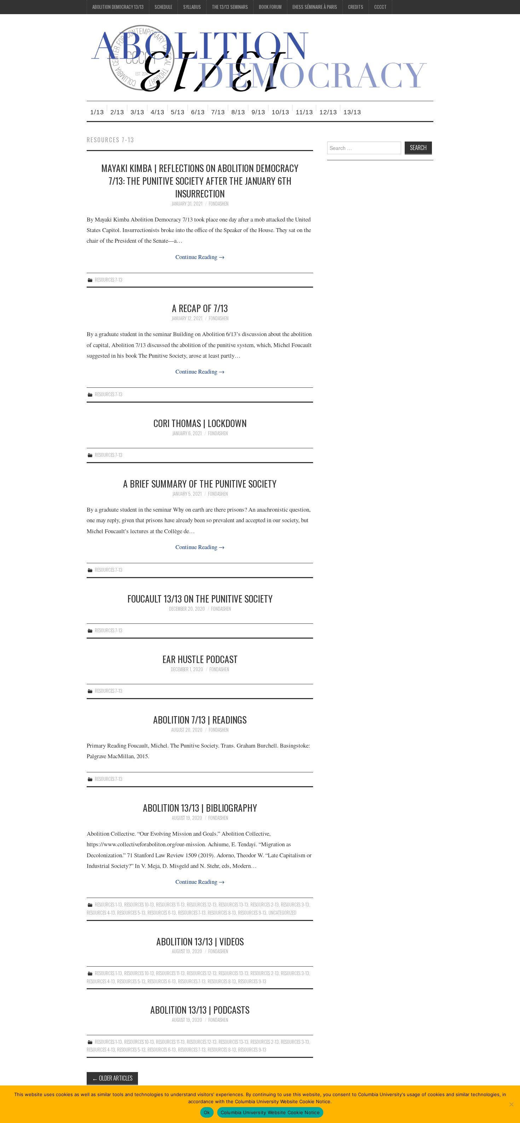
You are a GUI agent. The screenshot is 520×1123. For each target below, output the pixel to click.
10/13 (280, 112)
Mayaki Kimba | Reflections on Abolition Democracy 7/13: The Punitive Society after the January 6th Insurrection (200, 180)
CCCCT (380, 7)
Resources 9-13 (252, 912)
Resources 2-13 (264, 904)
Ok (207, 1112)
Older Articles (112, 1077)
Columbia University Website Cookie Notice (270, 1112)
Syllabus (192, 7)
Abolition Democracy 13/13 (118, 7)
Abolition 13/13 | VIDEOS (200, 941)
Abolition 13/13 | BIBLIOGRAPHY (200, 807)
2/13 (117, 112)
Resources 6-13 (162, 912)
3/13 (137, 112)
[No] (511, 1104)
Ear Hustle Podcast (200, 659)
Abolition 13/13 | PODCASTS (199, 1009)
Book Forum (270, 7)
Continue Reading (200, 257)
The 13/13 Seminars (230, 7)
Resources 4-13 (101, 912)
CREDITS (355, 7)
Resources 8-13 (222, 912)
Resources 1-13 (108, 904)
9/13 (258, 112)
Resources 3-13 (295, 904)
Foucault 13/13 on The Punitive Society (200, 598)
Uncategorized (282, 912)
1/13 (97, 112)
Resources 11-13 (170, 904)
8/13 (238, 112)
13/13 (352, 112)
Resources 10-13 (139, 904)
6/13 (198, 112)
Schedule (163, 7)
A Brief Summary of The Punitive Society (200, 483)
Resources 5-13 (131, 912)
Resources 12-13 (201, 904)
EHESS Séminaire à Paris (315, 7)
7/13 (218, 112)
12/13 (328, 112)
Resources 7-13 (108, 279)
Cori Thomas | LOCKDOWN (200, 423)
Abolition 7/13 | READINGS (200, 719)
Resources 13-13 (233, 904)
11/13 (304, 112)
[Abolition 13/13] (260, 56)
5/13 (178, 112)
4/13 (157, 112)
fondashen (219, 203)
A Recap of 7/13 (200, 308)
